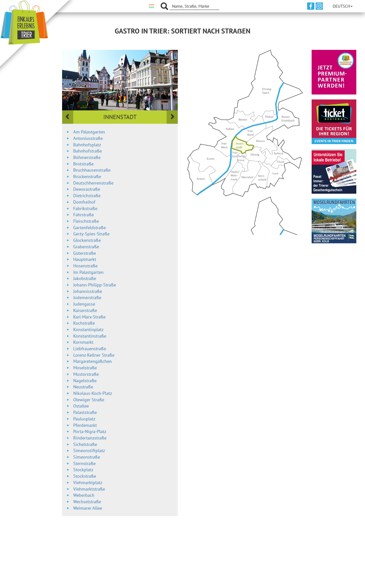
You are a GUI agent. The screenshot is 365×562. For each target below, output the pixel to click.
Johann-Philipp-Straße (94, 285)
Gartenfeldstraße (89, 227)
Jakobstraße (84, 278)
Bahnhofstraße (87, 151)
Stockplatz (83, 469)
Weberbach (83, 495)
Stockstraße (84, 476)
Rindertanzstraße (90, 438)
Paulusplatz (84, 419)
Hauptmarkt (84, 259)
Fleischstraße (86, 221)
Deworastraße (86, 189)
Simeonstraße (86, 457)
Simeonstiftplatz (89, 450)
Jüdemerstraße (87, 297)
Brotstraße (83, 164)
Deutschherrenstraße (93, 183)
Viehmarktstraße (89, 489)
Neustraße (83, 387)
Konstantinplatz (88, 329)
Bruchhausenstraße (91, 170)
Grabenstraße (86, 247)
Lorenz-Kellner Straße (93, 355)
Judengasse (84, 304)
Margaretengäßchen (92, 361)
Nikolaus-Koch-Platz (92, 393)
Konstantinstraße (89, 336)
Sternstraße (84, 463)
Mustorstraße (86, 374)
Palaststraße (85, 412)
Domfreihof (84, 202)
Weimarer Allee (87, 508)
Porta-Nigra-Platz (89, 431)
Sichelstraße (85, 444)
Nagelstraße (85, 380)
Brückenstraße (87, 176)
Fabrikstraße (85, 208)
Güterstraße (84, 253)
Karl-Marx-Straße (89, 317)
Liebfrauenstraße (89, 348)
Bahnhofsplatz (87, 145)
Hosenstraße (85, 266)
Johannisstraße (87, 291)
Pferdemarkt (85, 425)
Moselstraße (85, 368)
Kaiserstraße (85, 310)
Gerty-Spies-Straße (91, 234)
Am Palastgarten (89, 132)
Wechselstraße (87, 501)
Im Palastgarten (88, 272)
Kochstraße (84, 323)
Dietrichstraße (87, 195)
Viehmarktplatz (87, 482)
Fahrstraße (83, 215)
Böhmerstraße (87, 157)
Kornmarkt (83, 342)
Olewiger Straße (88, 400)
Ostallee (81, 406)
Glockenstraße (87, 240)
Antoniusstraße (88, 138)
